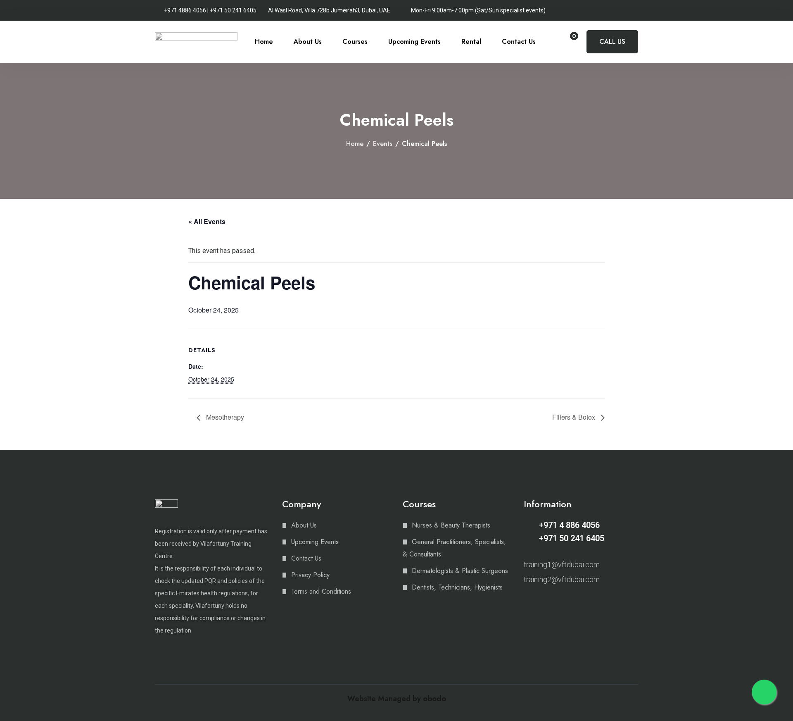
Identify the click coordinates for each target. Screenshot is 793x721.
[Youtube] (556, 601)
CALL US (612, 41)
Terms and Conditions (321, 591)
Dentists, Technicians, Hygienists (457, 587)
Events (382, 143)
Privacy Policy (310, 575)
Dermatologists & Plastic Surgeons (460, 570)
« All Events (207, 221)
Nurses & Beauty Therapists (451, 525)
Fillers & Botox (574, 417)
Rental (471, 41)
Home (264, 41)
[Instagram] (527, 601)
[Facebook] (541, 601)
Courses (355, 41)
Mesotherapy (224, 417)
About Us (308, 41)
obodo (434, 698)
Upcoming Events (414, 41)
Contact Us (519, 41)
